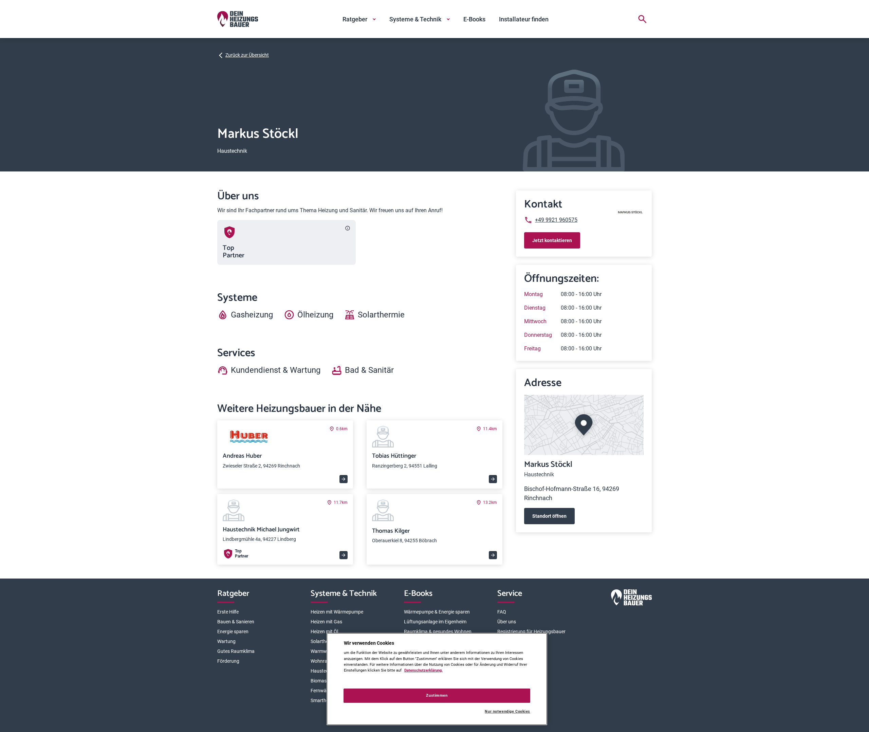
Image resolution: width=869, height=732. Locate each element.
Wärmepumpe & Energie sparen (437, 612)
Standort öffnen (549, 516)
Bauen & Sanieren (235, 621)
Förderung (228, 661)
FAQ (501, 612)
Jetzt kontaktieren (552, 240)
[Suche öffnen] (642, 19)
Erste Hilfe (228, 612)
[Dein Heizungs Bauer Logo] (631, 598)
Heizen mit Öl (324, 631)
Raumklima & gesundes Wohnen (438, 631)
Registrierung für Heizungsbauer (531, 631)
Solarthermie (324, 641)
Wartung (226, 641)
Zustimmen (436, 695)
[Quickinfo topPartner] (348, 228)
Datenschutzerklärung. (423, 670)
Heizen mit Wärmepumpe (337, 612)
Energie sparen (232, 631)
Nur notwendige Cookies (507, 711)
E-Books (474, 19)
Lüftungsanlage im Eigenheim (435, 621)
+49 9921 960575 (556, 220)
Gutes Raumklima (236, 651)
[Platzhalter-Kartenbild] (584, 425)
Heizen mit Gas (326, 621)
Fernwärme (323, 690)
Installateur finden (524, 19)
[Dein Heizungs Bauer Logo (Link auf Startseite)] (237, 19)
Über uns (506, 621)
